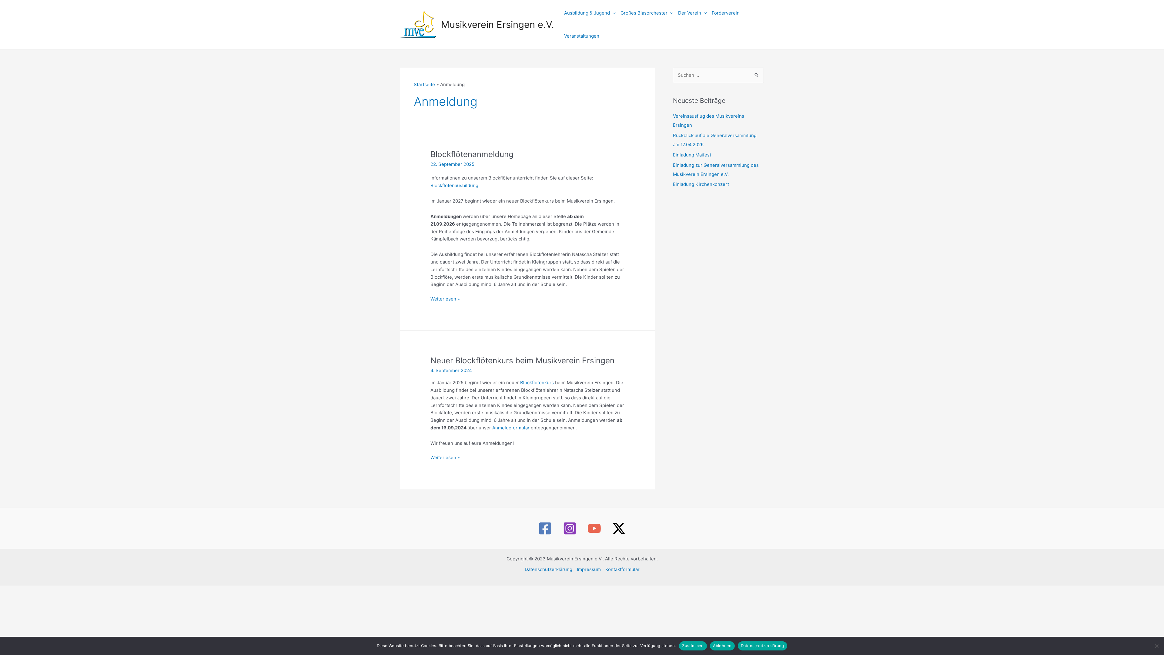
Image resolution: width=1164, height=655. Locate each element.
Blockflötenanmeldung (471, 154)
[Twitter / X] (619, 528)
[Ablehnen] (1156, 646)
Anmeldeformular (511, 428)
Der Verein (689, 13)
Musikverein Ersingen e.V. (497, 24)
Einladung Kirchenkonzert (701, 184)
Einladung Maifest (692, 155)
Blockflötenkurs (537, 382)
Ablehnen (722, 645)
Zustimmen (693, 645)
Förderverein (726, 13)
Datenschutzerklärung (548, 569)
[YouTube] (594, 528)
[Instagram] (570, 528)
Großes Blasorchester (643, 13)
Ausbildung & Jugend (587, 13)
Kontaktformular (622, 569)
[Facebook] (545, 528)
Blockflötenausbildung (454, 185)
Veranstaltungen (581, 36)
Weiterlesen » (445, 299)
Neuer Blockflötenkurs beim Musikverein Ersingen (522, 360)
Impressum (589, 569)
